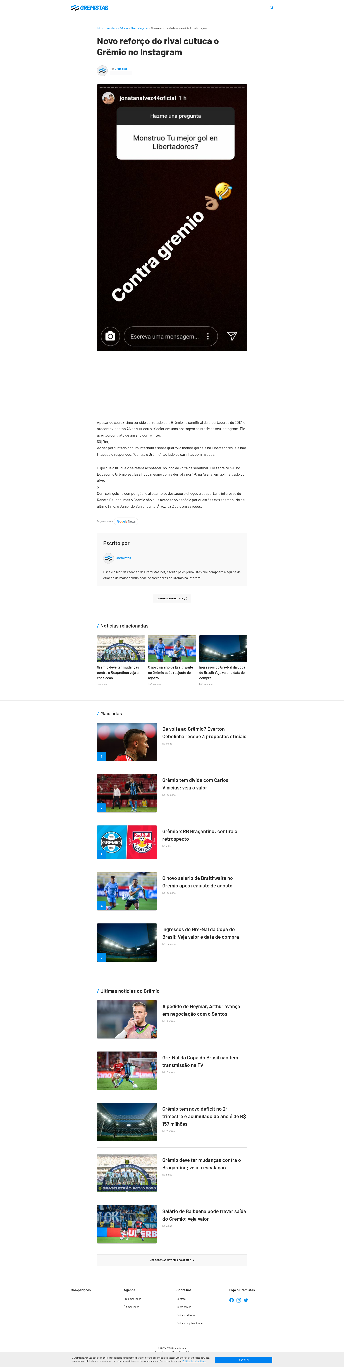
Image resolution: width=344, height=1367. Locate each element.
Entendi (244, 1360)
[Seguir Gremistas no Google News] (117, 520)
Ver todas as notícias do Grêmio (170, 1260)
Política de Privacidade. (194, 1361)
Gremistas (121, 68)
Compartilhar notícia (170, 598)
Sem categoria (139, 28)
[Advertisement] (172, 383)
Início (100, 28)
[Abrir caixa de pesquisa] (271, 8)
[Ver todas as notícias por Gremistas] (102, 68)
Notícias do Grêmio (117, 28)
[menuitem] (146, 1299)
